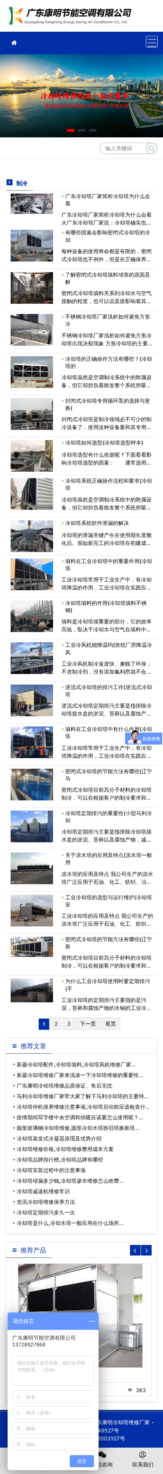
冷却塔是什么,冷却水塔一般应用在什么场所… (70, 1223)
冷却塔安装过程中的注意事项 (51, 1170)
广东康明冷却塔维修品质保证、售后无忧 (64, 1085)
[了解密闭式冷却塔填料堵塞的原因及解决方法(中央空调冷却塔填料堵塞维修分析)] (32, 287)
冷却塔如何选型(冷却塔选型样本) (104, 442)
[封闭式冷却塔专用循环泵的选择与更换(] (32, 413)
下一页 (88, 1023)
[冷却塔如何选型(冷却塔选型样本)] (32, 455)
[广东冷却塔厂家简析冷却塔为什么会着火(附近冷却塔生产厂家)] (32, 203)
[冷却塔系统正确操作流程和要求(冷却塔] (32, 493)
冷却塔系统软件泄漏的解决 (97, 523)
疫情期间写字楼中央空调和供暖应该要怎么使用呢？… (80, 1117)
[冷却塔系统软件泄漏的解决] (32, 535)
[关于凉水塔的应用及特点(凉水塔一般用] (32, 868)
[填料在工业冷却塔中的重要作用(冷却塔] (32, 573)
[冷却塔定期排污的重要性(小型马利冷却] (32, 826)
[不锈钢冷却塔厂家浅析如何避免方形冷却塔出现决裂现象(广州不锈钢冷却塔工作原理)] (32, 329)
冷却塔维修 (72, 18)
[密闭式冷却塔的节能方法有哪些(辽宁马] (32, 783)
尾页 (110, 1023)
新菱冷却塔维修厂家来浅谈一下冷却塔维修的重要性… (80, 1075)
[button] (71, 130)
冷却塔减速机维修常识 (43, 1191)
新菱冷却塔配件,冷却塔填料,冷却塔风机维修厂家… (76, 1064)
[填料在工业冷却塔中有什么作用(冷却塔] (32, 742)
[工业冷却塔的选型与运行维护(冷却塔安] (32, 909)
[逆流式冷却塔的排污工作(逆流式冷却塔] (32, 700)
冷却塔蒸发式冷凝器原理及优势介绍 (59, 1138)
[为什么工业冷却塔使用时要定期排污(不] (32, 990)
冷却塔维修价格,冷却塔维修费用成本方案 (65, 1149)
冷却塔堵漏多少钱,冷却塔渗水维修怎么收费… (70, 1180)
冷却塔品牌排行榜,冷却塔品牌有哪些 (60, 1159)
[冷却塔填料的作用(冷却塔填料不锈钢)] (32, 615)
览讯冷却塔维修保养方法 (46, 1202)
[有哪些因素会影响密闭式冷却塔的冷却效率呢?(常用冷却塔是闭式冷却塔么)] (32, 245)
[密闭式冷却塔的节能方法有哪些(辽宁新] (32, 946)
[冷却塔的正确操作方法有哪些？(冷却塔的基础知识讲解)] (32, 371)
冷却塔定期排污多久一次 (46, 1212)
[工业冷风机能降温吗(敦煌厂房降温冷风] (32, 657)
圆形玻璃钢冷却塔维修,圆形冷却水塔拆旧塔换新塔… (78, 1128)
